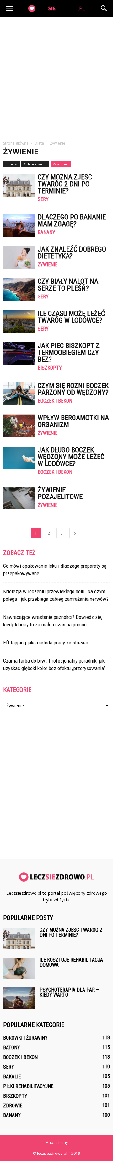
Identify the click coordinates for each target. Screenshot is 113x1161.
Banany (46, 232)
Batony (11, 1048)
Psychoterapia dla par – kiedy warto (69, 992)
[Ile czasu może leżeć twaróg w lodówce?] (19, 321)
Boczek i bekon (55, 401)
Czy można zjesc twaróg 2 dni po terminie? (65, 184)
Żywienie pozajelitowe (60, 493)
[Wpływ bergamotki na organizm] (19, 425)
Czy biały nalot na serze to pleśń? (68, 284)
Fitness (11, 164)
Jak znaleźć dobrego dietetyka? (72, 252)
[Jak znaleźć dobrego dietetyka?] (19, 257)
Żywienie (60, 164)
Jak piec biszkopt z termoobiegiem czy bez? (69, 352)
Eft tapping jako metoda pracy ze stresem (46, 642)
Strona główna (16, 143)
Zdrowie (12, 1106)
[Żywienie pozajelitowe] (19, 498)
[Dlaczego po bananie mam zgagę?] (19, 225)
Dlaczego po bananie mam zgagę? (72, 220)
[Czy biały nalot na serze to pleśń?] (19, 289)
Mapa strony (57, 1142)
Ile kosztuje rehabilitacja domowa (71, 962)
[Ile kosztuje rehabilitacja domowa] (19, 968)
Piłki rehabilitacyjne (28, 1086)
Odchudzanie (35, 164)
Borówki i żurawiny (25, 1038)
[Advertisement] (56, 76)
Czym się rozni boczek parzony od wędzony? (73, 389)
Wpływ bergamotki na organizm (73, 421)
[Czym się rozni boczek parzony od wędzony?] (19, 393)
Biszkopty (50, 367)
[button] (104, 8)
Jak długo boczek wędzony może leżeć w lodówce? (71, 457)
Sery (43, 199)
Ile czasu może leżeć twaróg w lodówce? (71, 317)
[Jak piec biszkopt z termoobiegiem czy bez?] (19, 353)
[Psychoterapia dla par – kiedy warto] (19, 998)
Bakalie (12, 1077)
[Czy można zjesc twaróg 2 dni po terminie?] (19, 185)
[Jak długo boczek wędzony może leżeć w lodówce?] (19, 458)
